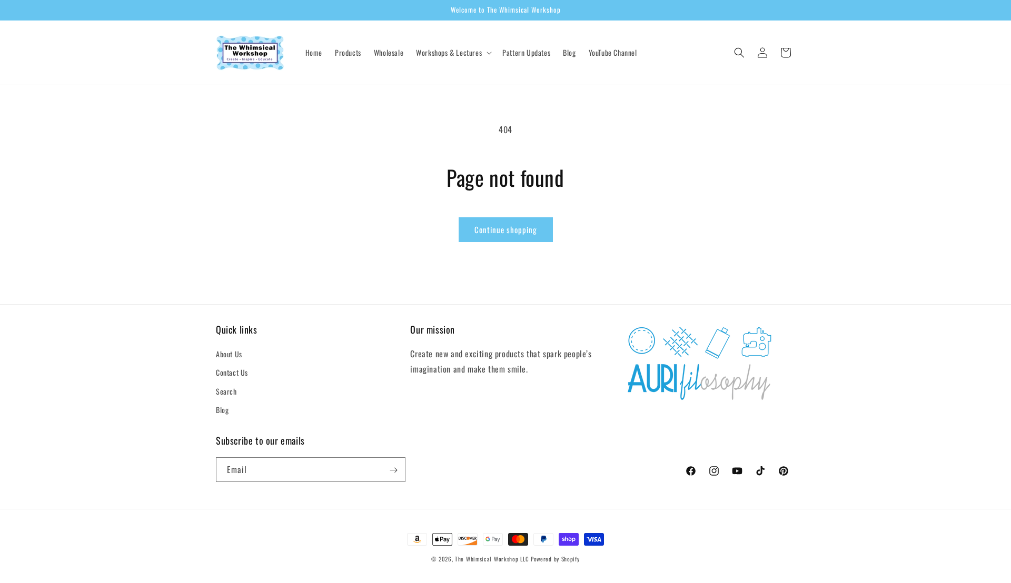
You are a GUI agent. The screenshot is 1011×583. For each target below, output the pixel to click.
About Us (229, 353)
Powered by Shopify (555, 559)
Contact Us (232, 372)
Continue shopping (505, 229)
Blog (222, 409)
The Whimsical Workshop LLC (492, 559)
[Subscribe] (393, 470)
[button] (453, 53)
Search (226, 391)
